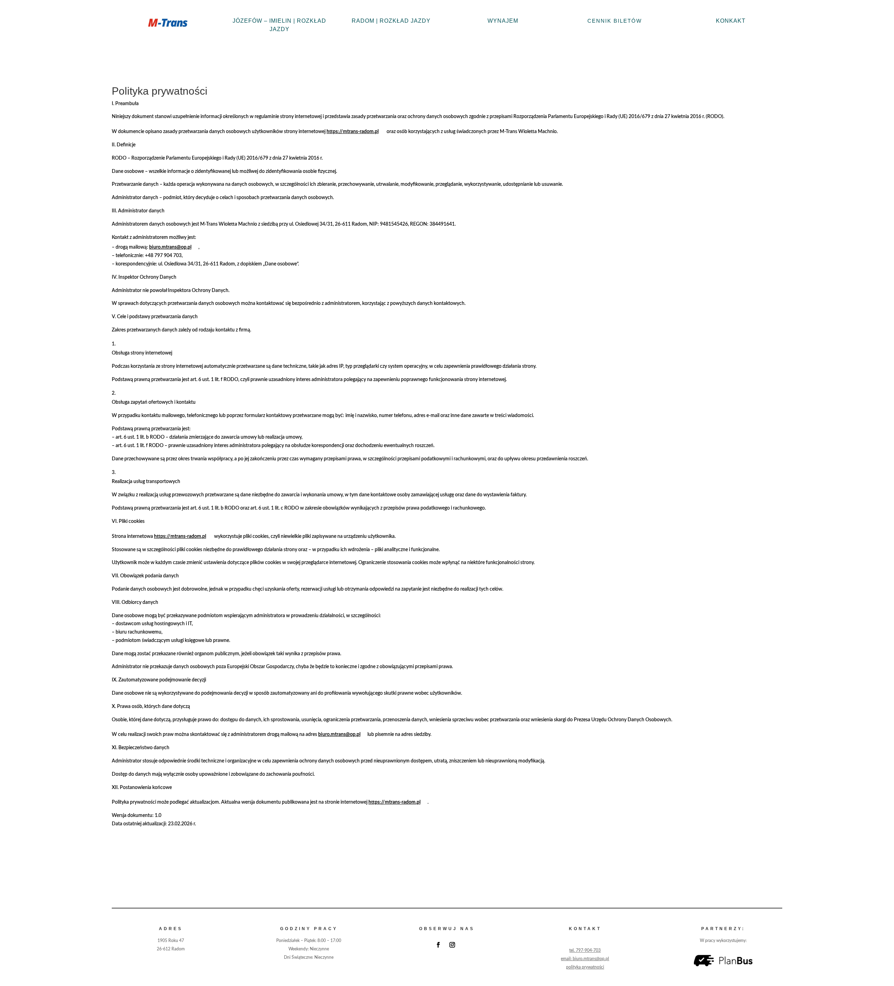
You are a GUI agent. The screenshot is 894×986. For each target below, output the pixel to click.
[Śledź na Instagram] (452, 944)
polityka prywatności (585, 967)
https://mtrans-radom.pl (353, 131)
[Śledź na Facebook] (438, 944)
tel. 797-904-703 (585, 950)
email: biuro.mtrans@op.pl (585, 959)
